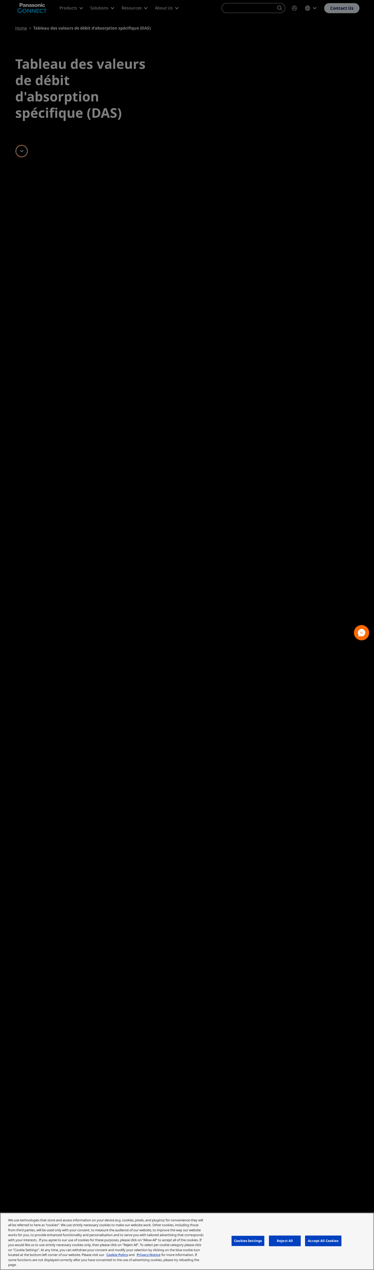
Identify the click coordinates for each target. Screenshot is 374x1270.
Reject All (285, 1240)
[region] (187, 1241)
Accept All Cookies (323, 1240)
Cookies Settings (248, 1240)
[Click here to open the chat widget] (361, 632)
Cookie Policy (117, 1254)
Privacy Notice (149, 1254)
